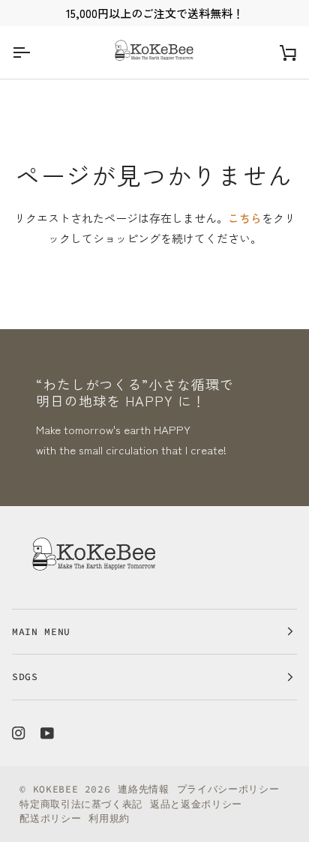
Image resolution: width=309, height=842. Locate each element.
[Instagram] (19, 733)
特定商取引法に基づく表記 (81, 804)
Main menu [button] (41, 631)
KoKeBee (56, 789)
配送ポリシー (50, 818)
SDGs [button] (25, 676)
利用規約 (109, 818)
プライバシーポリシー (228, 789)
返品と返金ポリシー (196, 804)
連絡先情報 (143, 789)
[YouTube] (47, 733)
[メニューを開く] (34, 52)
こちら (245, 218)
